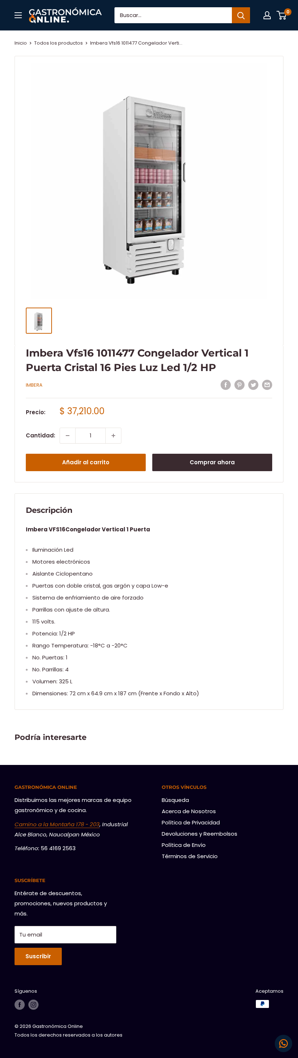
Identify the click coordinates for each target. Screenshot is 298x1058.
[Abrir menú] (18, 15)
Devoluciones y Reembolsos (199, 833)
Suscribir (38, 956)
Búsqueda (175, 800)
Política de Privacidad (191, 822)
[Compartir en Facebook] (226, 384)
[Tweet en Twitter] (253, 384)
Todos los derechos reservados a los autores (68, 1035)
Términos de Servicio (190, 856)
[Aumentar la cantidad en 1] (113, 435)
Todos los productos (58, 43)
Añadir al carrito (85, 462)
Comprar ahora (212, 462)
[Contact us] (283, 1043)
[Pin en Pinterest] (239, 384)
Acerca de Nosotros (189, 811)
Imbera (34, 385)
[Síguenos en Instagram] (33, 1005)
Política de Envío (184, 845)
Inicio (21, 43)
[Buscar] (241, 15)
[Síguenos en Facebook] (20, 1005)
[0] (281, 15)
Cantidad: (40, 435)
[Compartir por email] (267, 384)
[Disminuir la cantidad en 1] (67, 435)
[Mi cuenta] (267, 15)
